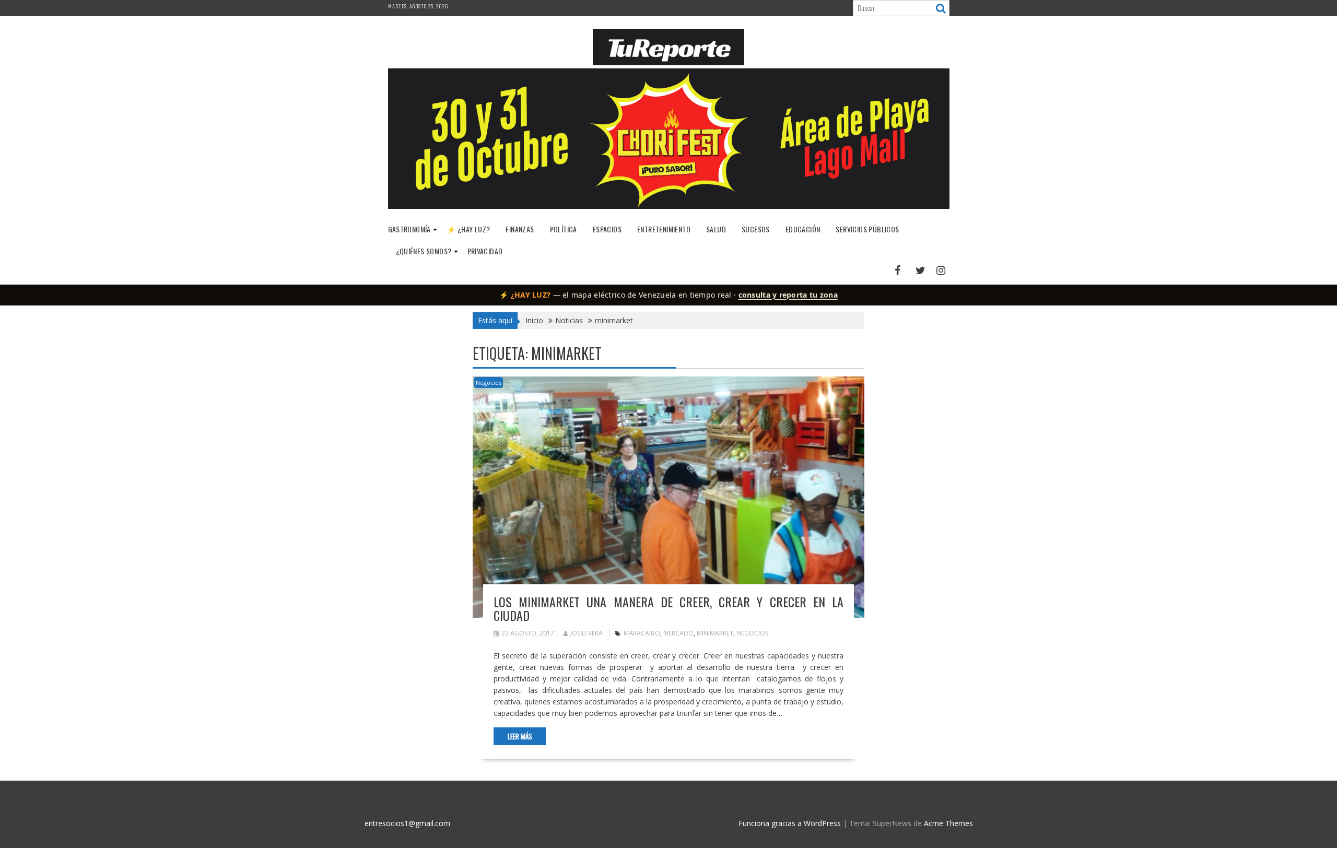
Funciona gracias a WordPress (789, 823)
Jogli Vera (586, 633)
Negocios (488, 382)
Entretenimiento (663, 228)
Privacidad (485, 250)
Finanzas (520, 228)
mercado (678, 633)
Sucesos (756, 228)
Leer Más (520, 736)
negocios (752, 633)
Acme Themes (948, 823)
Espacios (607, 228)
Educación (802, 228)
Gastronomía (409, 228)
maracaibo (642, 633)
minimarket (715, 633)
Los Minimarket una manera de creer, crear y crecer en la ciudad (668, 608)
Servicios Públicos (867, 228)
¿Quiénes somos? (424, 250)
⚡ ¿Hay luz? (468, 228)
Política (563, 228)
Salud (716, 228)
